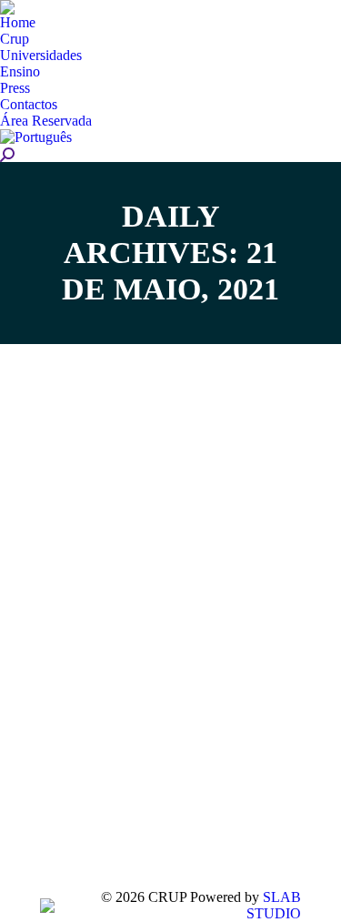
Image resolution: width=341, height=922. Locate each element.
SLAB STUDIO (273, 905)
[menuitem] (17, 23)
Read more (98, 808)
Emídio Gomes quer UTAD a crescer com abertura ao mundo (147, 617)
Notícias (88, 677)
